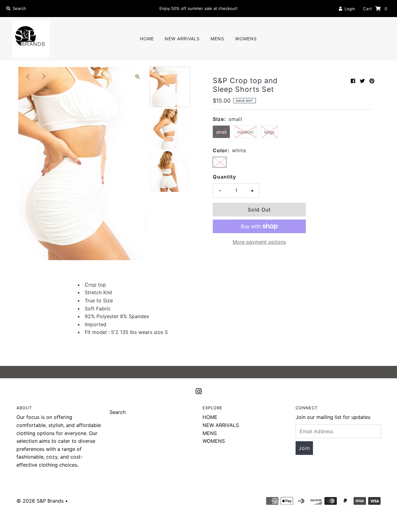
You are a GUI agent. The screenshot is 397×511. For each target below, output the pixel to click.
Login (348, 8)
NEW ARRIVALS (182, 38)
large (269, 132)
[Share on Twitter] (362, 81)
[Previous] (28, 76)
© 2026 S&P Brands (40, 501)
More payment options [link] (259, 242)
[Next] (43, 76)
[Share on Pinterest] (371, 81)
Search (117, 412)
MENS (217, 38)
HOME (147, 38)
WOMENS (246, 38)
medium (245, 132)
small (221, 132)
